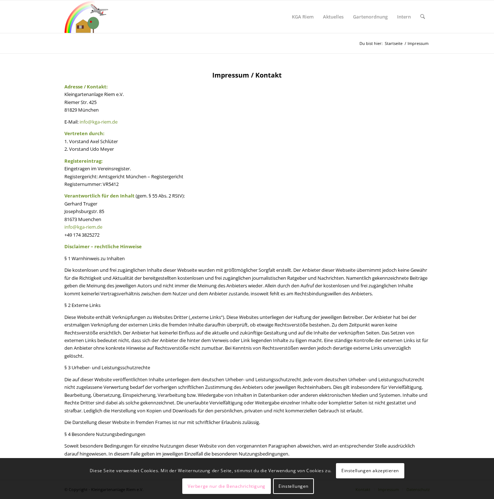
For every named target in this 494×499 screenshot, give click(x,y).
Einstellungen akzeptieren (370, 470)
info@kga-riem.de (99, 121)
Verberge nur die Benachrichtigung (226, 486)
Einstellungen (293, 486)
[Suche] (423, 16)
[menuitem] (302, 16)
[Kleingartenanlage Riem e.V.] (86, 16)
